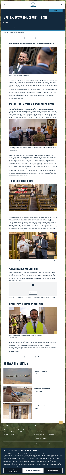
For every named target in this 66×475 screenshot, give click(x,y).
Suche (59, 5)
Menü (6, 5)
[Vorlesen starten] (24, 38)
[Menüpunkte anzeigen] (7, 32)
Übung (5, 22)
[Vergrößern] (55, 72)
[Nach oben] (61, 422)
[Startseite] (4, 32)
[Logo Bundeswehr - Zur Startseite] (33, 5)
